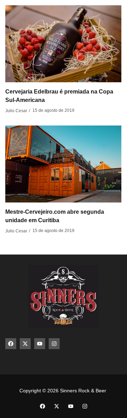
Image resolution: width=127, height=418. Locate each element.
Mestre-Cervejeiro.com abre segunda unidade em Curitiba (54, 216)
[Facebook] (10, 343)
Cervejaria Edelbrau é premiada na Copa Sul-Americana (59, 96)
